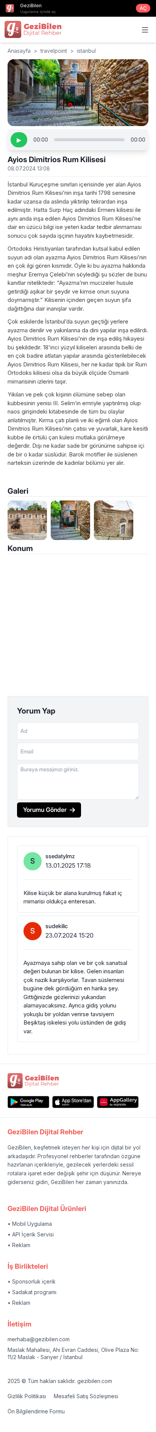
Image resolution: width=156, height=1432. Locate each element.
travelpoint (54, 50)
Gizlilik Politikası (27, 1396)
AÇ (143, 8)
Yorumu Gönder (45, 809)
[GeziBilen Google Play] (28, 1102)
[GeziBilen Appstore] (73, 1102)
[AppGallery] (118, 1102)
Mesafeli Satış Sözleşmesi (86, 1396)
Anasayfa (19, 50)
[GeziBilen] (33, 29)
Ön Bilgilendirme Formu (36, 1411)
